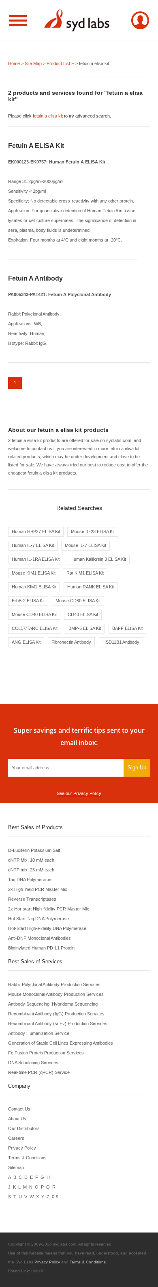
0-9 (55, 1196)
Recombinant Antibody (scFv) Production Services (57, 1023)
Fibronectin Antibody (71, 642)
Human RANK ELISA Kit (90, 586)
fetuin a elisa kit (48, 115)
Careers (16, 1138)
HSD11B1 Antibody (120, 642)
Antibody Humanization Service (38, 1033)
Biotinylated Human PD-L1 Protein (41, 947)
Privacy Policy (22, 1147)
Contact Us (19, 1108)
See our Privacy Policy (79, 793)
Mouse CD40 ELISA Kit (34, 614)
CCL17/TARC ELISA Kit (35, 628)
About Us (17, 1118)
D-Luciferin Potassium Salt (34, 850)
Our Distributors (24, 1128)
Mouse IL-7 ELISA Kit (85, 545)
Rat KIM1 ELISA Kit (85, 573)
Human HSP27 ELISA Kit (36, 531)
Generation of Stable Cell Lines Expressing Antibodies (60, 1043)
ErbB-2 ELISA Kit (28, 600)
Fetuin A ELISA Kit (36, 145)
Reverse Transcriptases (32, 899)
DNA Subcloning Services (33, 1062)
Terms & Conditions (27, 1157)
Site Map (33, 63)
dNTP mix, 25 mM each (31, 869)
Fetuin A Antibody (35, 278)
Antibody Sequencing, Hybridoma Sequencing (53, 1004)
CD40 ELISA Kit (83, 614)
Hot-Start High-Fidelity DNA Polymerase (47, 928)
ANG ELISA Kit (26, 642)
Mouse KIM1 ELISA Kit (34, 573)
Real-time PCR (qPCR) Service (39, 1072)
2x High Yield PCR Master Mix (37, 889)
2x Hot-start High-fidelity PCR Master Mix (48, 908)
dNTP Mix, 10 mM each (31, 860)
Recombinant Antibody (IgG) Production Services (56, 1013)
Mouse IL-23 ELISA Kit (93, 531)
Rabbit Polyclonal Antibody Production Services (54, 984)
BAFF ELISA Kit (127, 628)
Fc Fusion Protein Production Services (46, 1052)
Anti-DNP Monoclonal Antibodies (39, 938)
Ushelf (37, 1271)
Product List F (60, 63)
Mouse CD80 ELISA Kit (78, 600)
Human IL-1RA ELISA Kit (36, 559)
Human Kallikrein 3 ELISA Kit (98, 559)
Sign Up (137, 767)
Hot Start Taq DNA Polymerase (38, 918)
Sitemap (16, 1167)
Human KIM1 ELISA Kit (34, 586)
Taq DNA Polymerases (30, 879)
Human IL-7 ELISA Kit (33, 545)
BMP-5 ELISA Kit (84, 628)
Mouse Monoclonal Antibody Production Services (56, 994)
